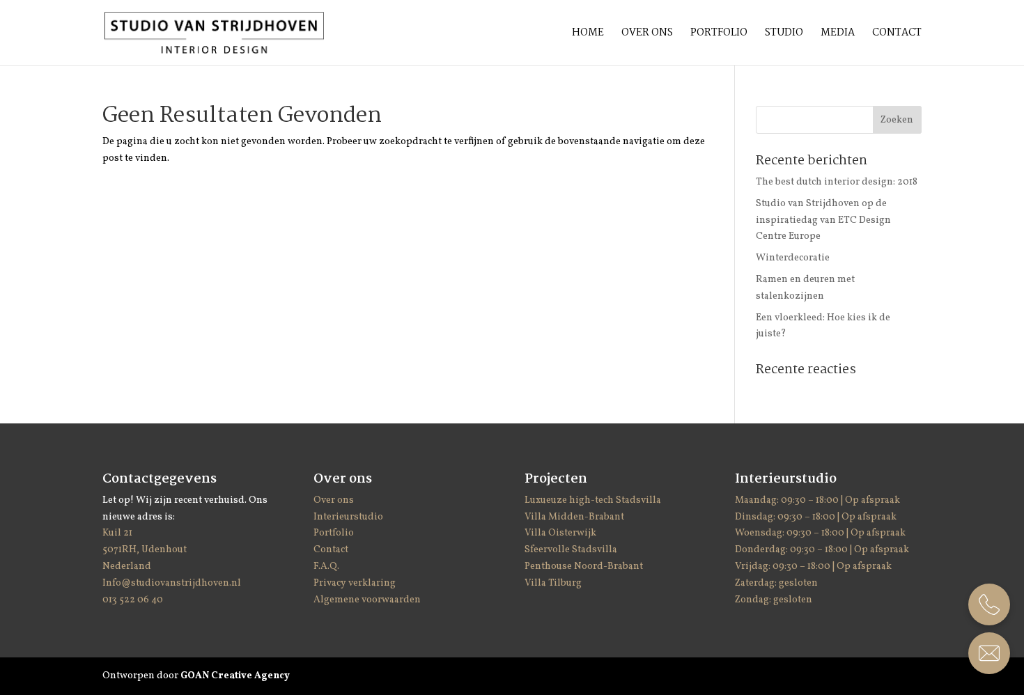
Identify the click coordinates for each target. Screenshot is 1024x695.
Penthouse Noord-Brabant (584, 566)
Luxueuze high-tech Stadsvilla (593, 500)
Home (588, 34)
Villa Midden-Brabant (574, 517)
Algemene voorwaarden (367, 600)
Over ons (333, 500)
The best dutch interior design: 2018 (836, 182)
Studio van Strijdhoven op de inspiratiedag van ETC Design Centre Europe (823, 220)
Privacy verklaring (354, 583)
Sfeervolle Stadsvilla (571, 549)
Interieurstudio (348, 517)
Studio (784, 34)
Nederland (126, 566)
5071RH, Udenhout (144, 549)
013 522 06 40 (132, 600)
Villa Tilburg (553, 583)
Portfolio (718, 34)
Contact (897, 34)
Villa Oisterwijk (560, 533)
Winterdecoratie (793, 258)
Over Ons (647, 34)
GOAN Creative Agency (235, 675)
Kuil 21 (118, 533)
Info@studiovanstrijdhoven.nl (171, 583)
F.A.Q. (326, 566)
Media (838, 34)
